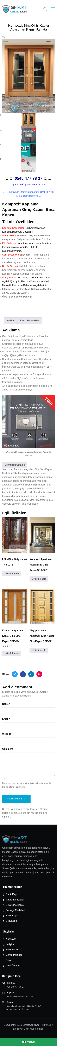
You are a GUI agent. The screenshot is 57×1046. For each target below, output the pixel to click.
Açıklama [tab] (11, 320)
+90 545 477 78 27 (15, 987)
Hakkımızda (12, 949)
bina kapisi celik (19, 492)
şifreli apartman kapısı (41, 500)
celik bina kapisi (37, 492)
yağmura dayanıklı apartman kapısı (20, 504)
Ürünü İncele (12, 573)
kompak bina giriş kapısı (33, 496)
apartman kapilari (44, 477)
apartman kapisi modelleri (33, 481)
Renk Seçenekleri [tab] (29, 320)
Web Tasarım (13, 965)
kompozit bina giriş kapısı (15, 500)
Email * (6, 719)
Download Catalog (15, 465)
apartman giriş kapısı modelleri (18, 477)
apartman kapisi (10, 481)
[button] (3, 37)
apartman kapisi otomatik (15, 484)
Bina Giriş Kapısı (15, 905)
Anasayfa (11, 939)
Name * (6, 704)
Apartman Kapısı (15, 899)
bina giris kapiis (37, 484)
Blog (8, 960)
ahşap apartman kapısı (34, 473)
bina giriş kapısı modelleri (27, 488)
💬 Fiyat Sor (28, 1042)
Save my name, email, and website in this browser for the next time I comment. (27, 785)
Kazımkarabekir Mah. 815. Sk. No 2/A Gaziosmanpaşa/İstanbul (23, 1008)
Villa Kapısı (12, 920)
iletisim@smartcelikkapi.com (20, 996)
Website (6, 734)
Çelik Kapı (11, 894)
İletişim (10, 944)
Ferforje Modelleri (15, 910)
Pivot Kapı (11, 915)
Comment (7, 749)
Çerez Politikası (14, 954)
